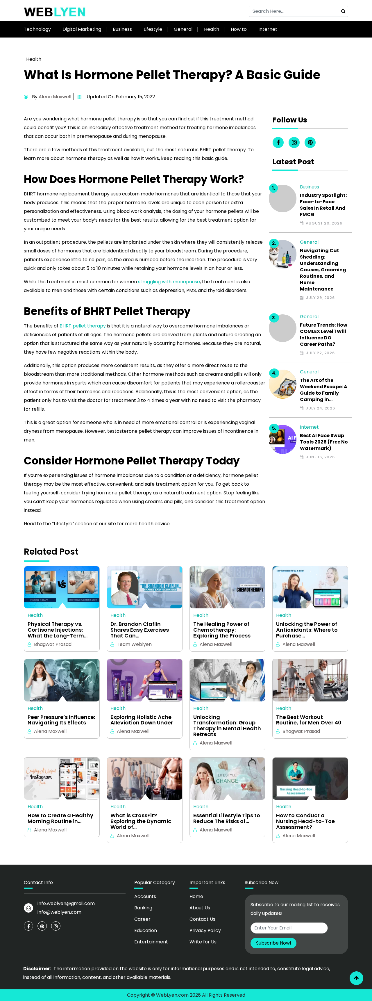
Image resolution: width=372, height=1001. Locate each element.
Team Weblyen (134, 644)
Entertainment (151, 941)
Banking (143, 907)
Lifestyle (153, 29)
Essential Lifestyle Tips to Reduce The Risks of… (226, 818)
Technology (37, 29)
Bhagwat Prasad (52, 644)
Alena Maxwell (55, 96)
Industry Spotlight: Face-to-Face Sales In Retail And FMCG (323, 205)
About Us (199, 907)
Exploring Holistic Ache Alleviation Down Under (141, 720)
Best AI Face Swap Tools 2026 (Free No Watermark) (324, 442)
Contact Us (202, 919)
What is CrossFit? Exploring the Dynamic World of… (140, 821)
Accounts (145, 896)
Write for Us (203, 941)
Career (142, 919)
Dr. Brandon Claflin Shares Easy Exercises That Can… (139, 629)
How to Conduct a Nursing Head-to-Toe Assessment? (305, 821)
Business (122, 29)
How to (239, 29)
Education (145, 930)
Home (196, 896)
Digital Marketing (81, 29)
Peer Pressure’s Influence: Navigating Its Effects (61, 720)
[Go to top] (356, 978)
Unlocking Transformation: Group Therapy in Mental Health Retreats (227, 725)
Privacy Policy (205, 930)
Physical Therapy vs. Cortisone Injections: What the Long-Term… (57, 629)
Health (211, 29)
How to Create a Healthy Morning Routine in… (60, 818)
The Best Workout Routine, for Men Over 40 (308, 720)
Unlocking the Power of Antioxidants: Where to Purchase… (307, 629)
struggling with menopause (169, 281)
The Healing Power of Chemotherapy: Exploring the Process (222, 629)
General (183, 29)
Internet (267, 29)
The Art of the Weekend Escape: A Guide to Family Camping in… (323, 390)
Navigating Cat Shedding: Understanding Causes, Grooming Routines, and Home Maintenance (323, 269)
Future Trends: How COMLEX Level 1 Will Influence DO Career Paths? (323, 335)
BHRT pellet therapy (83, 326)
